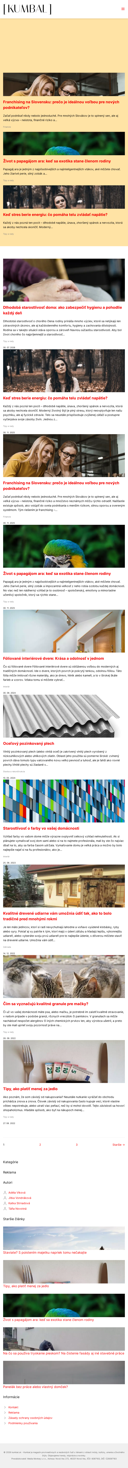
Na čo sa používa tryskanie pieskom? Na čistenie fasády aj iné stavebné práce (63, 1353)
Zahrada (7, 947)
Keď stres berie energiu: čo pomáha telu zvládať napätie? (55, 214)
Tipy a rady (8, 180)
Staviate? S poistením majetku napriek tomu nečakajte (45, 1252)
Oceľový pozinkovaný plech (28, 743)
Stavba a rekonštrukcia (14, 771)
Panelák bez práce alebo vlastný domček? (35, 1387)
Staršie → (119, 1144)
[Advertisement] (64, 49)
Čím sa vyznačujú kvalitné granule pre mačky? (45, 1004)
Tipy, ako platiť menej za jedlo (30, 1089)
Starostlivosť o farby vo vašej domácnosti (41, 828)
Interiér (6, 686)
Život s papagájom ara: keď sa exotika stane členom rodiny (57, 161)
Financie (7, 127)
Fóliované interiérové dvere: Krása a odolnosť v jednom (53, 658)
